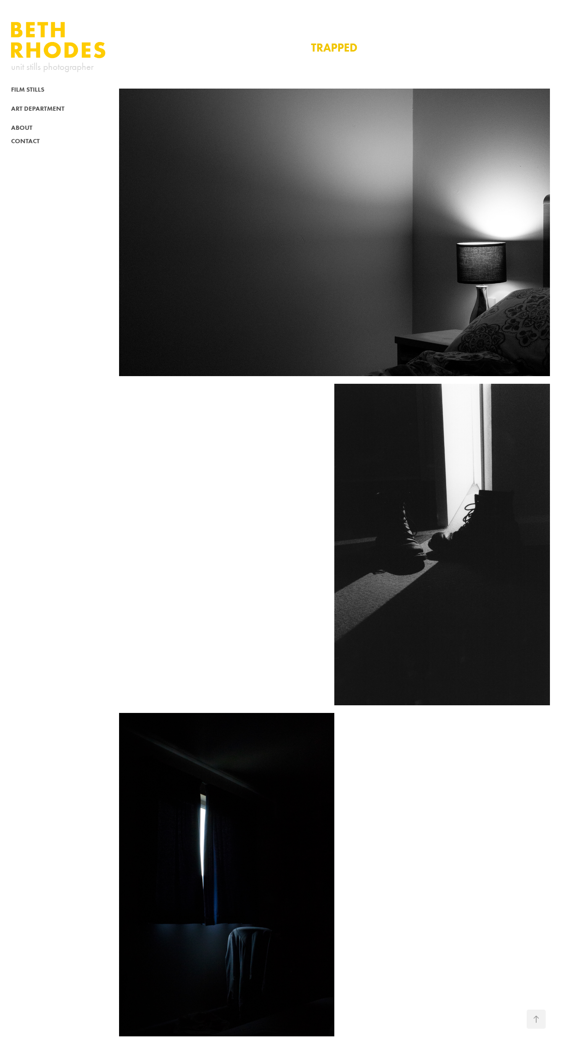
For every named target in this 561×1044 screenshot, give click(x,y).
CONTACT (25, 141)
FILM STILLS (27, 89)
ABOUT (21, 127)
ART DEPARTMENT (37, 108)
